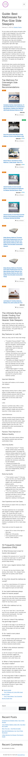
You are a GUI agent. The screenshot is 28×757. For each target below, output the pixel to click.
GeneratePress (21, 754)
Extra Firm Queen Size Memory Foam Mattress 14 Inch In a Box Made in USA (13, 135)
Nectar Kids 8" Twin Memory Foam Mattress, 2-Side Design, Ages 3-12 (12, 161)
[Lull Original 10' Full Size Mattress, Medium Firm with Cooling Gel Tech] (14, 293)
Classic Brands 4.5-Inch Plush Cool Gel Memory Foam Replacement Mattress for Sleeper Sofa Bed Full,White (13, 216)
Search (4, 706)
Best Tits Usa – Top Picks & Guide (11, 728)
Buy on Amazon (20, 114)
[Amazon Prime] (23, 138)
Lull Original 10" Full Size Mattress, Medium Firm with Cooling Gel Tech (12, 301)
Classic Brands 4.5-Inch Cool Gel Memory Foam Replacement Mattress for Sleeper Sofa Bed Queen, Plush (13, 188)
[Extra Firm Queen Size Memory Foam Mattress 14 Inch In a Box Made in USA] (14, 127)
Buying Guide (7, 690)
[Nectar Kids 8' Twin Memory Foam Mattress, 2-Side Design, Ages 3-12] (14, 153)
